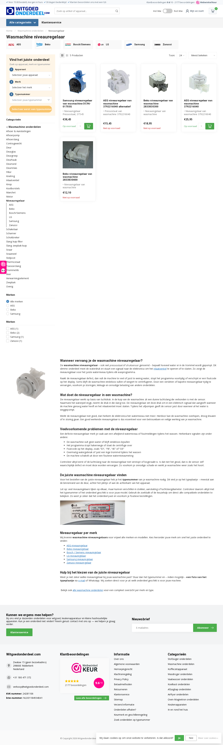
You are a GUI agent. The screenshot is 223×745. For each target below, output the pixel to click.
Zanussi (13, 225)
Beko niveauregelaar (78, 548)
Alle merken (16, 301)
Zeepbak (11, 282)
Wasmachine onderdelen (30, 30)
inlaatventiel (160, 368)
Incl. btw (157, 10)
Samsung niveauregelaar (80, 559)
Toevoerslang (13, 265)
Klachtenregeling (123, 674)
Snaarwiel (11, 253)
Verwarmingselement (17, 278)
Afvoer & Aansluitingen (18, 131)
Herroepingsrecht (123, 669)
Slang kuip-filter (14, 241)
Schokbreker (12, 237)
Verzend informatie (124, 704)
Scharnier (11, 233)
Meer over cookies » (208, 738)
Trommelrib (12, 269)
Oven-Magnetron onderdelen (183, 699)
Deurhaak (11, 159)
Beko (12, 208)
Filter (9, 171)
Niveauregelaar (56, 30)
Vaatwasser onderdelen (180, 679)
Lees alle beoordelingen (89, 698)
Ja (179, 737)
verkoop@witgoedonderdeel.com (31, 686)
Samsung (14, 220)
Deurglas (11, 151)
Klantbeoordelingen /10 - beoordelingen (182, 2)
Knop (9, 184)
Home (9, 30)
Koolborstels (13, 188)
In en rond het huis (178, 709)
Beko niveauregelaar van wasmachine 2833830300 (158, 103)
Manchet (11, 192)
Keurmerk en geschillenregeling (130, 714)
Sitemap (118, 699)
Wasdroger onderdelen (180, 674)
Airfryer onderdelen (178, 694)
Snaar (9, 249)
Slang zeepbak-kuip (16, 245)
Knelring (10, 176)
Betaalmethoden (123, 684)
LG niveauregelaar (76, 555)
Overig (9, 286)
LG (10, 216)
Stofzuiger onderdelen (179, 658)
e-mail (81, 580)
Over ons (119, 658)
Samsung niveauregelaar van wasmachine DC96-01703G (77, 103)
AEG (11, 204)
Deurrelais (11, 167)
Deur (8, 147)
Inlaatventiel (12, 180)
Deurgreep (12, 155)
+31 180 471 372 (22, 677)
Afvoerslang (12, 139)
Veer (8, 274)
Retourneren (120, 689)
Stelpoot (10, 257)
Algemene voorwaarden (127, 664)
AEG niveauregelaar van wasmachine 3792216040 (198, 103)
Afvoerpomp (13, 135)
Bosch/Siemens (17, 212)
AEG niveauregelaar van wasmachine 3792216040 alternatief (117, 103)
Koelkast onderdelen (179, 684)
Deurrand (11, 163)
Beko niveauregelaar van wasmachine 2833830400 (77, 176)
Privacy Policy (121, 679)
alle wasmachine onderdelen (88, 590)
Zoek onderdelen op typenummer (132, 719)
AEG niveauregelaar (77, 545)
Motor (9, 196)
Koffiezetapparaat (177, 669)
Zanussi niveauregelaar (79, 562)
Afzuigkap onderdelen (179, 689)
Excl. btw (178, 10)
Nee (191, 737)
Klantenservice (51, 22)
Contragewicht (14, 143)
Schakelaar (12, 229)
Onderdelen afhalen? (125, 709)
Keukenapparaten (177, 704)
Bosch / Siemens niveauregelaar (84, 552)
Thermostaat (13, 261)
